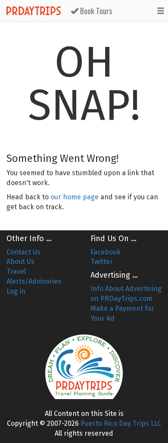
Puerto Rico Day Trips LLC (121, 423)
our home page (74, 197)
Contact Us (23, 252)
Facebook (105, 252)
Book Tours (95, 10)
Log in (15, 291)
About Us (20, 261)
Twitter (101, 261)
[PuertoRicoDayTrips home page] (84, 367)
